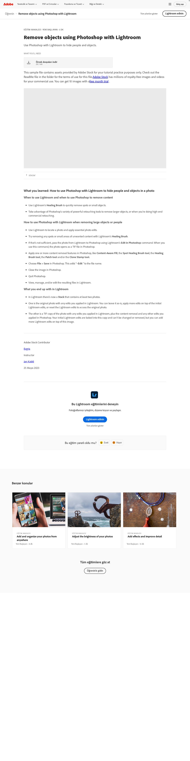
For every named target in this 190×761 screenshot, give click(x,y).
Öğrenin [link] (9, 13)
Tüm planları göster (149, 13)
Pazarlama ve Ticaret (73, 4)
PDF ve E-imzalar (49, 4)
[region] (38, 520)
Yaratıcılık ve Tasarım (26, 4)
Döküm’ (32, 175)
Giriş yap (180, 4)
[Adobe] (8, 4)
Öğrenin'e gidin (95, 570)
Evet (106, 442)
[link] (10, 14)
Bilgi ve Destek (96, 4)
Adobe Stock (100, 77)
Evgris (27, 348)
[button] (170, 4)
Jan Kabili (29, 361)
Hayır (119, 442)
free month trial (99, 81)
